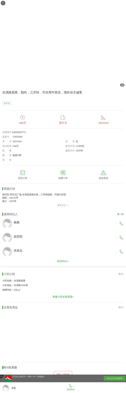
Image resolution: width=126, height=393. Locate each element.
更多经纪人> (63, 261)
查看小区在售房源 (62, 296)
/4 (122, 85)
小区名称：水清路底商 (13, 280)
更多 (120, 274)
